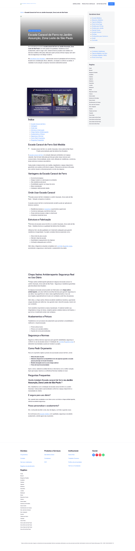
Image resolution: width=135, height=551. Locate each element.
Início (21, 12)
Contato (111, 3)
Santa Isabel (92, 96)
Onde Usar (34, 128)
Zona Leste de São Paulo (34, 30)
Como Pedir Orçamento (38, 138)
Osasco (91, 93)
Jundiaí (90, 85)
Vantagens (34, 126)
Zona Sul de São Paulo (94, 123)
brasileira (91, 74)
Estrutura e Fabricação (37, 130)
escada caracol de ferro (36, 155)
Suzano (91, 108)
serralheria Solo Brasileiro (37, 58)
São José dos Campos (94, 104)
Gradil (93, 38)
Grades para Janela (97, 28)
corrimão (60, 246)
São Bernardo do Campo (94, 102)
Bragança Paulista (93, 72)
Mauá (90, 89)
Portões (94, 34)
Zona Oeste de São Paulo (95, 121)
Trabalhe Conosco (73, 458)
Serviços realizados (26, 462)
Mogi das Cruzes (93, 91)
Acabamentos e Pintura (38, 134)
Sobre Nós (71, 454)
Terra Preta (91, 115)
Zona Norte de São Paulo (95, 119)
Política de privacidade (75, 462)
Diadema (91, 81)
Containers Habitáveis (98, 51)
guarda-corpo (68, 246)
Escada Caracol (96, 32)
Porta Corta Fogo (97, 24)
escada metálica (45, 414)
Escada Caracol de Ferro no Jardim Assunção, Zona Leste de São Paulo (50, 36)
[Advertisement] (52, 76)
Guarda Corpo (96, 30)
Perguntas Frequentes (37, 140)
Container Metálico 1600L (99, 55)
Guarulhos (91, 83)
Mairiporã (91, 87)
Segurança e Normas (37, 136)
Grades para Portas (97, 26)
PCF (45, 462)
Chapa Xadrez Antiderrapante (39, 132)
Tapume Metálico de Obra (99, 53)
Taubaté (91, 113)
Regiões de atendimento (27, 466)
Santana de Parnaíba (94, 98)
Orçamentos (24, 454)
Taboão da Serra (93, 111)
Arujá (90, 68)
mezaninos (47, 209)
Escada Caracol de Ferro (38, 124)
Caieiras (91, 76)
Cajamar (91, 78)
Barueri (90, 70)
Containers (47, 458)
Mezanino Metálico (97, 20)
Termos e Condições (74, 466)
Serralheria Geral (49, 454)
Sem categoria (92, 106)
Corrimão (95, 40)
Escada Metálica (97, 18)
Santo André (92, 100)
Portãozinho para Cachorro (100, 36)
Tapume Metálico (97, 22)
